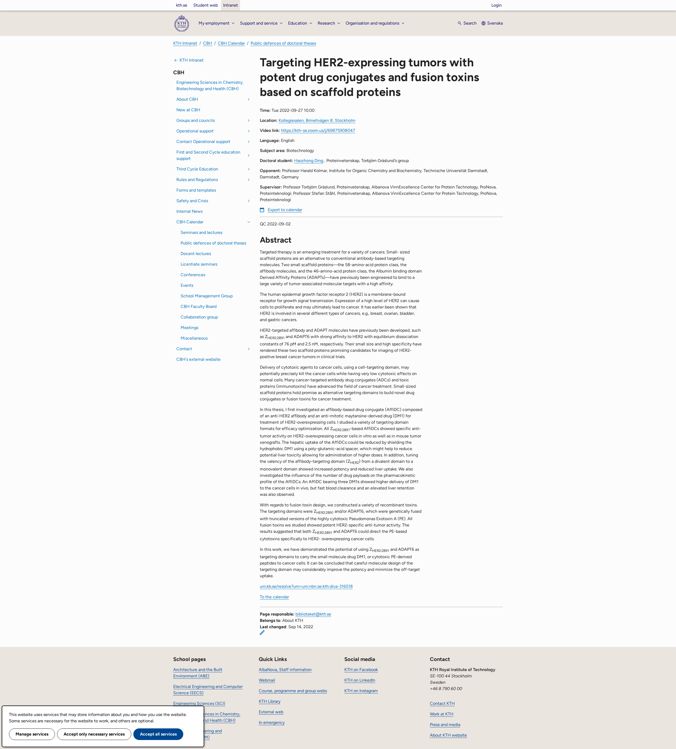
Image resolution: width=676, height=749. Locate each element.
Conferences (193, 274)
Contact (184, 348)
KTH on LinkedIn (359, 680)
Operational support (195, 130)
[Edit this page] (262, 632)
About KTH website (448, 735)
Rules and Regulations (197, 179)
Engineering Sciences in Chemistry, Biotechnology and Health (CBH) (209, 85)
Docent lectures (196, 253)
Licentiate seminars (199, 264)
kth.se (181, 5)
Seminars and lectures (201, 232)
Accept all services (158, 734)
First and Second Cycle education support (208, 155)
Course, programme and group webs (293, 690)
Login (496, 5)
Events (187, 285)
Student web (205, 5)
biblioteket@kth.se (313, 614)
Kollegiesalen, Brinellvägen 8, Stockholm (317, 120)
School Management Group (207, 295)
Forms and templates (196, 190)
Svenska (495, 23)
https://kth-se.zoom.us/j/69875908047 (318, 130)
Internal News (189, 211)
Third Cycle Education (197, 169)
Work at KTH (441, 713)
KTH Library (269, 701)
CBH (207, 43)
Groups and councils (195, 120)
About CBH (187, 99)
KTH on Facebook (361, 669)
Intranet (230, 5)
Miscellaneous (194, 338)
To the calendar (274, 596)
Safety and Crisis (192, 200)
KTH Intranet (185, 43)
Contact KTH (442, 703)
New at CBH (188, 109)
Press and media (445, 724)
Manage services (32, 734)
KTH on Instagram (361, 690)
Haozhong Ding (308, 160)
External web (271, 711)
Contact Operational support (203, 141)
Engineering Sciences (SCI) (199, 703)
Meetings (189, 327)
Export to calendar (285, 209)
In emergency (272, 722)
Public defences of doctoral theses (283, 43)
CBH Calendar (231, 43)
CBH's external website (198, 359)
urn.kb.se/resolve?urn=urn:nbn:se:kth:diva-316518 (306, 586)
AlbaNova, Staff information (285, 669)
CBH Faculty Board (199, 306)
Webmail (267, 680)
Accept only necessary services (94, 734)
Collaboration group (199, 317)
